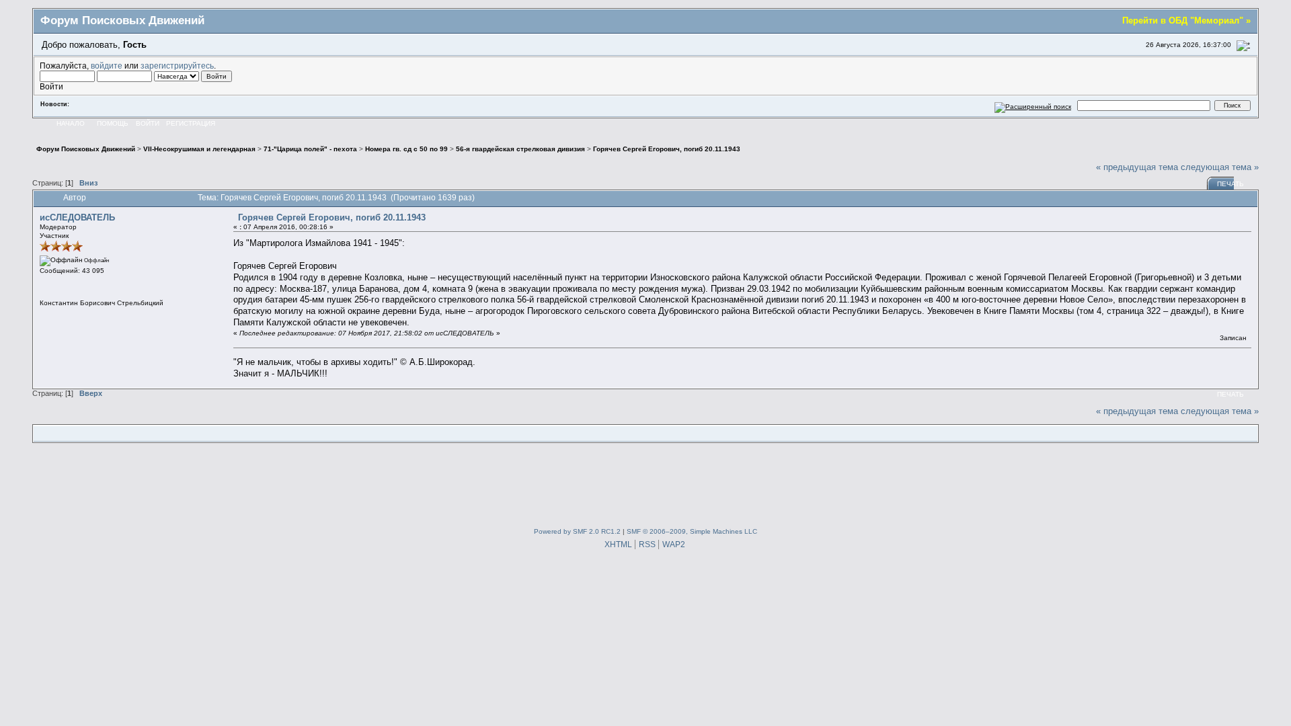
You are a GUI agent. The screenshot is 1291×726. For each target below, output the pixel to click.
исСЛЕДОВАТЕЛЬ (77, 217)
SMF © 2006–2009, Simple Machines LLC (692, 531)
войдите (106, 65)
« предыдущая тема (1137, 167)
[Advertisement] (645, 482)
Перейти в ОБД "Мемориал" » (1186, 20)
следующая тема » (1220, 167)
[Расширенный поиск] (1033, 105)
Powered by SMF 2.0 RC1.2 (577, 531)
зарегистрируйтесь (177, 65)
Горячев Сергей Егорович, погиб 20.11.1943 (332, 217)
